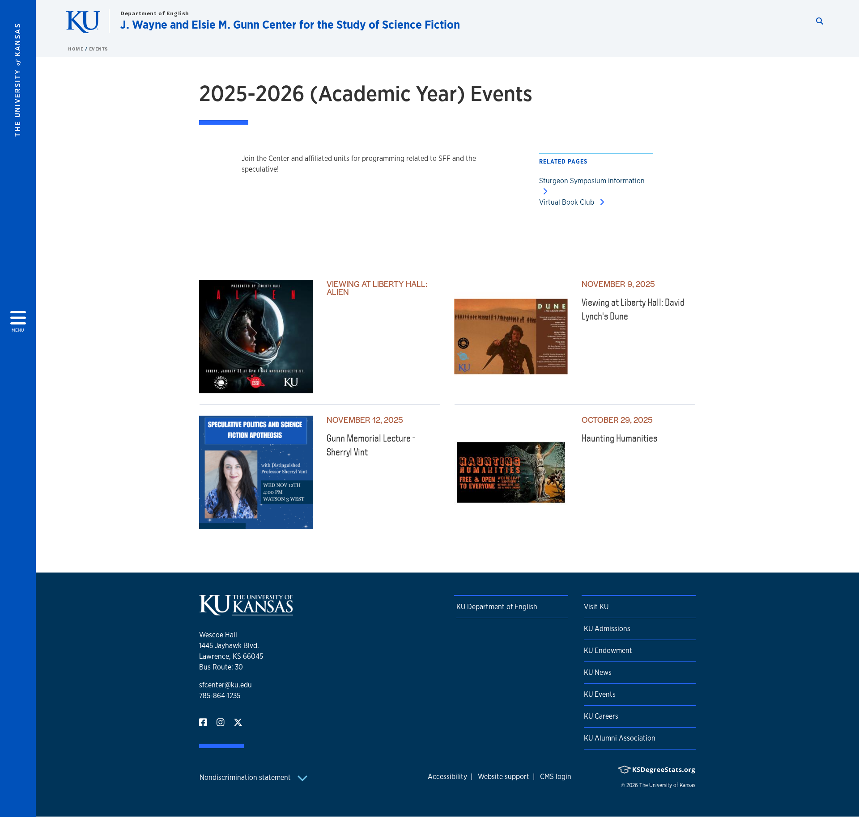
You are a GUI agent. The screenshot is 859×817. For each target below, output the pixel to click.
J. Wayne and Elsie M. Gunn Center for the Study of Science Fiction (290, 24)
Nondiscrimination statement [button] (246, 777)
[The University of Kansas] (246, 611)
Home (76, 49)
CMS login (555, 776)
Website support (503, 776)
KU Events (600, 694)
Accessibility (447, 776)
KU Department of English (496, 606)
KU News (598, 672)
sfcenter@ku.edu (225, 685)
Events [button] (98, 49)
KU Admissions (607, 628)
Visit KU (596, 606)
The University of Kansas (667, 785)
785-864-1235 (219, 695)
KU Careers (601, 716)
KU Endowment (608, 650)
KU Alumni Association (619, 738)
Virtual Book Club (567, 202)
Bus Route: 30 (221, 667)
